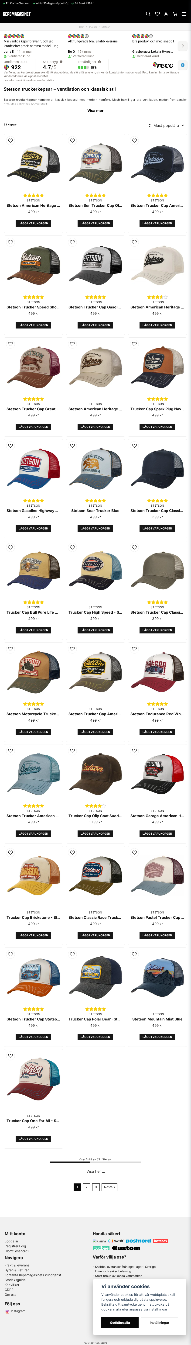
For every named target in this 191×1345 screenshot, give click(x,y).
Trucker (93, 26)
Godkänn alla (120, 1322)
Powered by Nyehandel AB (95, 1343)
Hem (81, 26)
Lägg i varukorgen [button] (33, 223)
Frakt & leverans (17, 1265)
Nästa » (109, 1187)
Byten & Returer (17, 1270)
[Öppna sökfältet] (148, 14)
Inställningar (159, 1322)
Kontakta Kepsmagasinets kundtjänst (33, 1275)
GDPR (9, 1290)
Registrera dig (15, 1246)
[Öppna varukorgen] (175, 14)
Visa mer (95, 110)
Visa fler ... (95, 1171)
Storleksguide (15, 1280)
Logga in (11, 1241)
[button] (10, 140)
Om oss (10, 1295)
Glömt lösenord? (17, 1251)
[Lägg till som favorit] (157, 14)
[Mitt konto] (166, 14)
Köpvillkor (12, 1285)
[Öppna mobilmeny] (183, 14)
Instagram (18, 1311)
